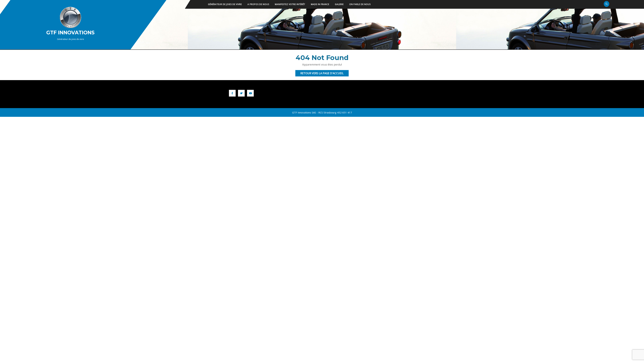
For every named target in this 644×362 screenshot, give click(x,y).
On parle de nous (360, 4)
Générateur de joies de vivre (225, 4)
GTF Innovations (70, 32)
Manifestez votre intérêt (290, 4)
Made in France (320, 4)
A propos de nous (258, 4)
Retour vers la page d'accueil (324, 73)
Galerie (339, 4)
